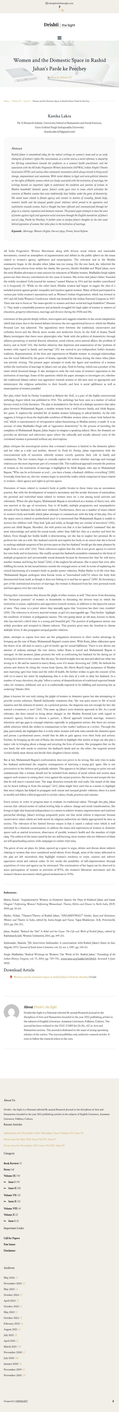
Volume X (9, 1214)
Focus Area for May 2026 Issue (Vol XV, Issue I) (30, 1139)
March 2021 (10, 1346)
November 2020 (13, 1352)
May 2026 (9, 1277)
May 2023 (9, 1312)
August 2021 (10, 1329)
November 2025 (13, 1283)
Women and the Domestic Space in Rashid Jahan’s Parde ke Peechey (51, 977)
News (7, 1169)
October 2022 (11, 1318)
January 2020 (11, 1364)
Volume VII (10, 1195)
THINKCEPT (21, 1401)
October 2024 (11, 1295)
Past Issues (9, 1244)
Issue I (11, 1182)
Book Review (11, 1163)
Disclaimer (9, 1250)
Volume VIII (10, 1208)
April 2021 (9, 1341)
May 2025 (9, 1289)
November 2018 (13, 1375)
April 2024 (10, 1300)
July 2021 (9, 1335)
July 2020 (9, 1358)
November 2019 (13, 1369)
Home (6, 101)
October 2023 (11, 1306)
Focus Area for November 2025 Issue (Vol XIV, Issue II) (34, 1145)
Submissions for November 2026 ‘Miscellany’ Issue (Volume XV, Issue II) (43, 1133)
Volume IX (66, 77)
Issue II (55, 77)
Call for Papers (12, 1238)
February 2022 (12, 1323)
